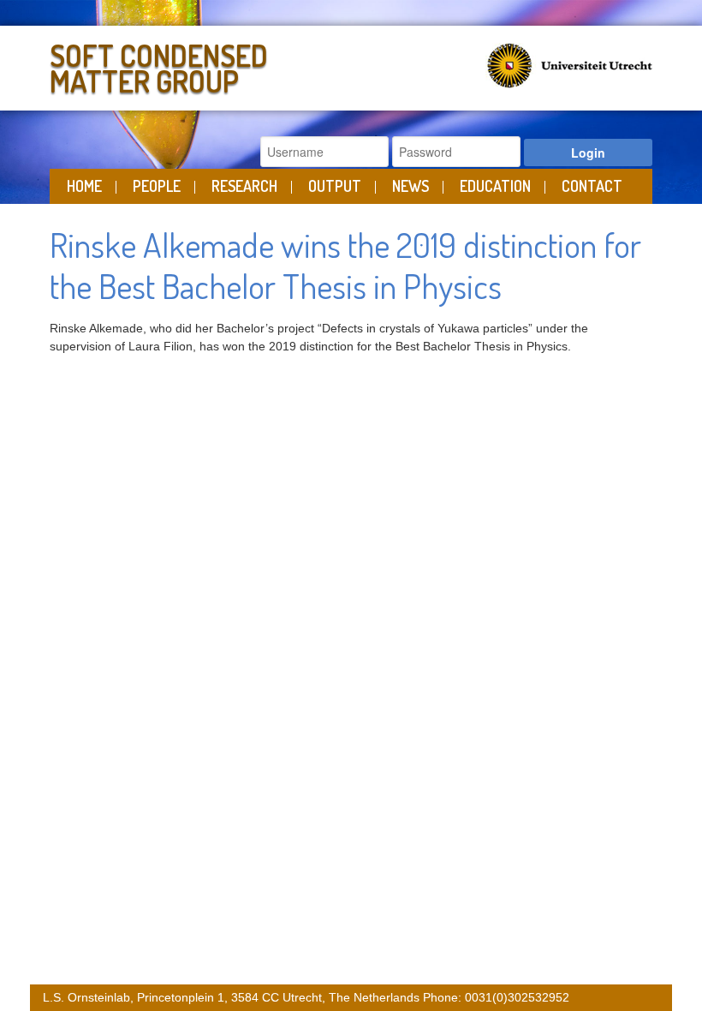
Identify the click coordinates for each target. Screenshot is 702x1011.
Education (495, 185)
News (410, 185)
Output (334, 185)
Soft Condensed (159, 64)
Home (84, 185)
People (157, 185)
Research (244, 185)
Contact (592, 185)
